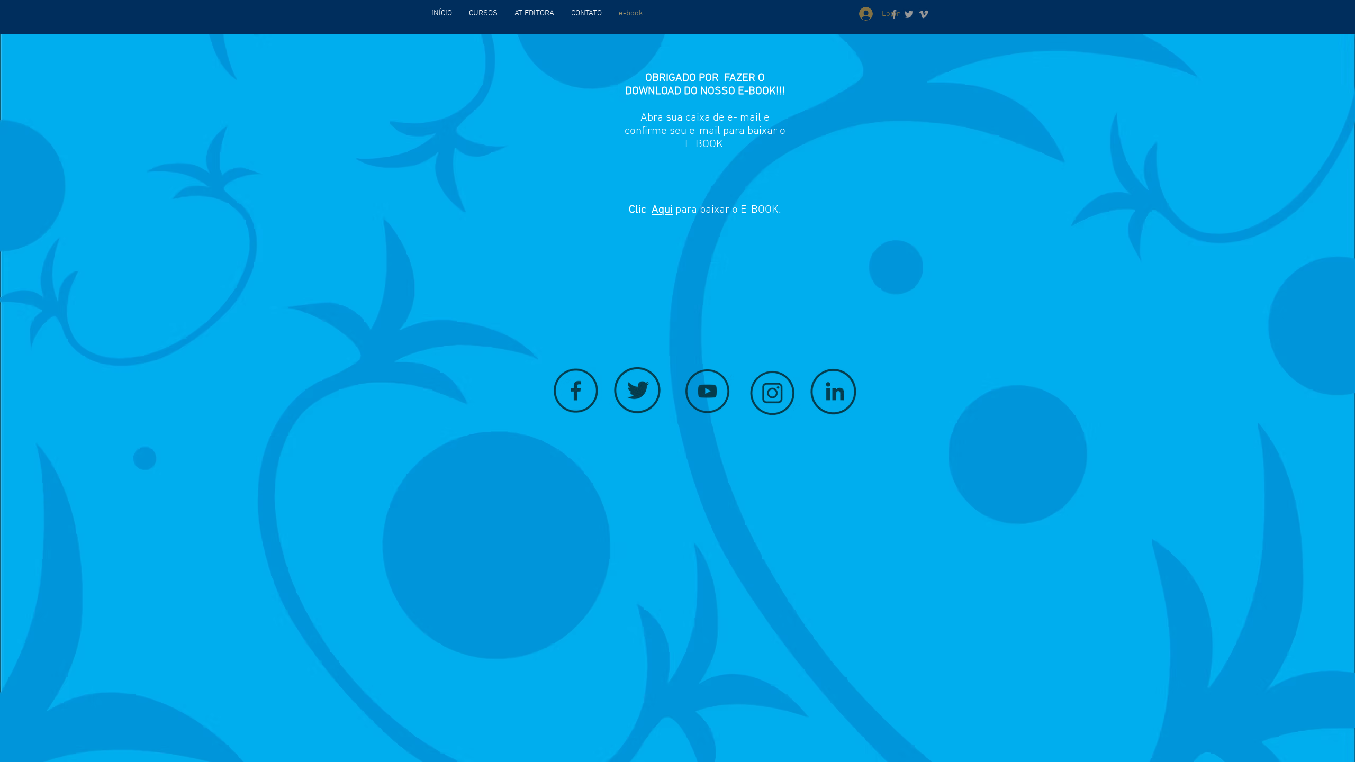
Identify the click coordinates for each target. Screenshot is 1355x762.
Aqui (662, 209)
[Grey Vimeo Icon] (923, 14)
